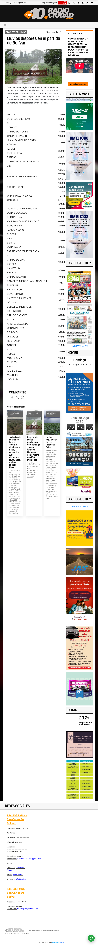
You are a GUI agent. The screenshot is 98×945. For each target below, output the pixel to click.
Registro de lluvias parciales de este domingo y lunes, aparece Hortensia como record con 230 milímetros (33, 448)
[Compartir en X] (17, 397)
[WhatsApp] (69, 2)
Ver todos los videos (78, 84)
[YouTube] (92, 2)
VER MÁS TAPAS (80, 346)
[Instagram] (83, 2)
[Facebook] (78, 2)
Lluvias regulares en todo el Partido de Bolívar (51, 442)
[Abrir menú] (5, 25)
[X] (74, 2)
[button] (56, 2)
